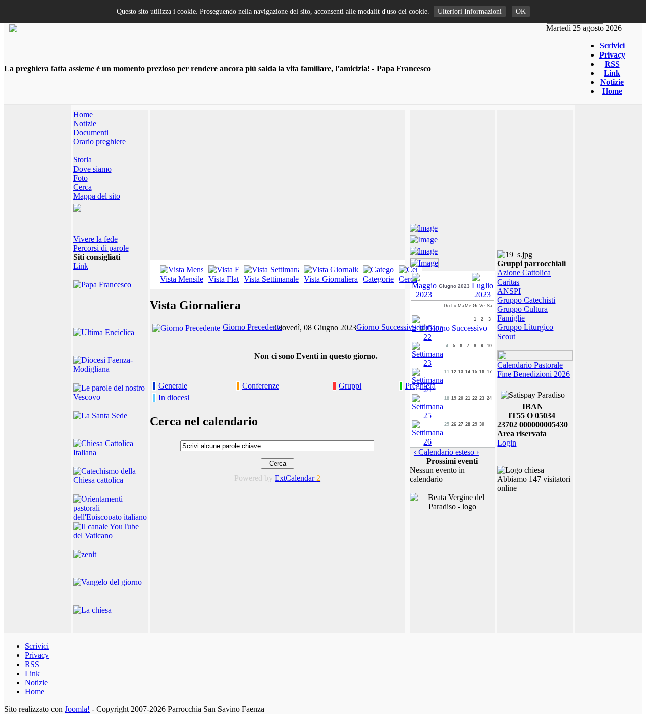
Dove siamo (92, 168)
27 (460, 424)
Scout (506, 336)
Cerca (82, 187)
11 (446, 371)
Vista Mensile (181, 278)
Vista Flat (223, 278)
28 (467, 424)
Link (612, 73)
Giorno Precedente (252, 327)
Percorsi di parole (101, 248)
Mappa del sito (96, 196)
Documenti (91, 132)
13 (460, 371)
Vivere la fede (95, 239)
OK (521, 11)
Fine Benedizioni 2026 (533, 374)
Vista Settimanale (271, 278)
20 (460, 398)
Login (506, 442)
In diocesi (173, 397)
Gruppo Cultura (522, 309)
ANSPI (509, 291)
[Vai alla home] (13, 29)
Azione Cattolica (524, 272)
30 (481, 424)
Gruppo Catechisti (526, 300)
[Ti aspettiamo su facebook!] (424, 226)
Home (612, 91)
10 (489, 345)
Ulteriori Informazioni (470, 11)
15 (474, 371)
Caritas (508, 282)
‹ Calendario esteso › (446, 452)
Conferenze (260, 385)
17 (489, 371)
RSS (612, 64)
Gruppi (350, 385)
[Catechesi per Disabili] (424, 261)
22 (474, 398)
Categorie (378, 278)
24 (489, 398)
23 (481, 398)
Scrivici (612, 45)
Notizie (612, 82)
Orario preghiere (99, 141)
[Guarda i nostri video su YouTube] (424, 238)
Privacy (612, 54)
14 (467, 371)
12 (453, 371)
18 (446, 398)
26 (453, 424)
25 (446, 424)
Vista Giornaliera (331, 278)
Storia (82, 159)
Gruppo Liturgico (525, 327)
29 (474, 424)
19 (453, 398)
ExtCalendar (297, 478)
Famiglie (511, 318)
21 (467, 398)
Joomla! (77, 709)
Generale (172, 385)
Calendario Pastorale (530, 365)
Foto (80, 178)
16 (481, 371)
